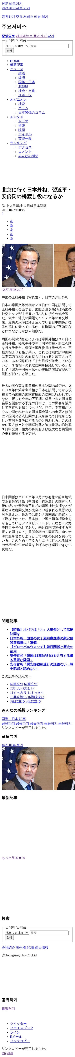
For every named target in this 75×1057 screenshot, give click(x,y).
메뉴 (10, 1053)
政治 (21, 73)
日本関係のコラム (31, 112)
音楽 (21, 125)
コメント (25, 151)
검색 (9, 50)
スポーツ (25, 95)
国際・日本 (26, 82)
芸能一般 (25, 138)
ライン (15, 1032)
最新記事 (16, 64)
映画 (21, 130)
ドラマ (23, 121)
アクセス (25, 147)
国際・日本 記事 (14, 719)
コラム (23, 108)
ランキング (18, 143)
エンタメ (16, 117)
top (4, 1053)
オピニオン (18, 99)
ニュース (16, 69)
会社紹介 (8, 947)
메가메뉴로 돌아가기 (31, 36)
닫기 (51, 36)
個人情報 (41, 947)
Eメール (16, 1036)
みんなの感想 (28, 156)
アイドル (25, 134)
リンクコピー (20, 1041)
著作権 (21, 947)
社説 (21, 104)
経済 (21, 77)
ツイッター (18, 1023)
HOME (15, 61)
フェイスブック (21, 1028)
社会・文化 (26, 91)
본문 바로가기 (12, 3)
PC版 (30, 947)
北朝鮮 (23, 86)
